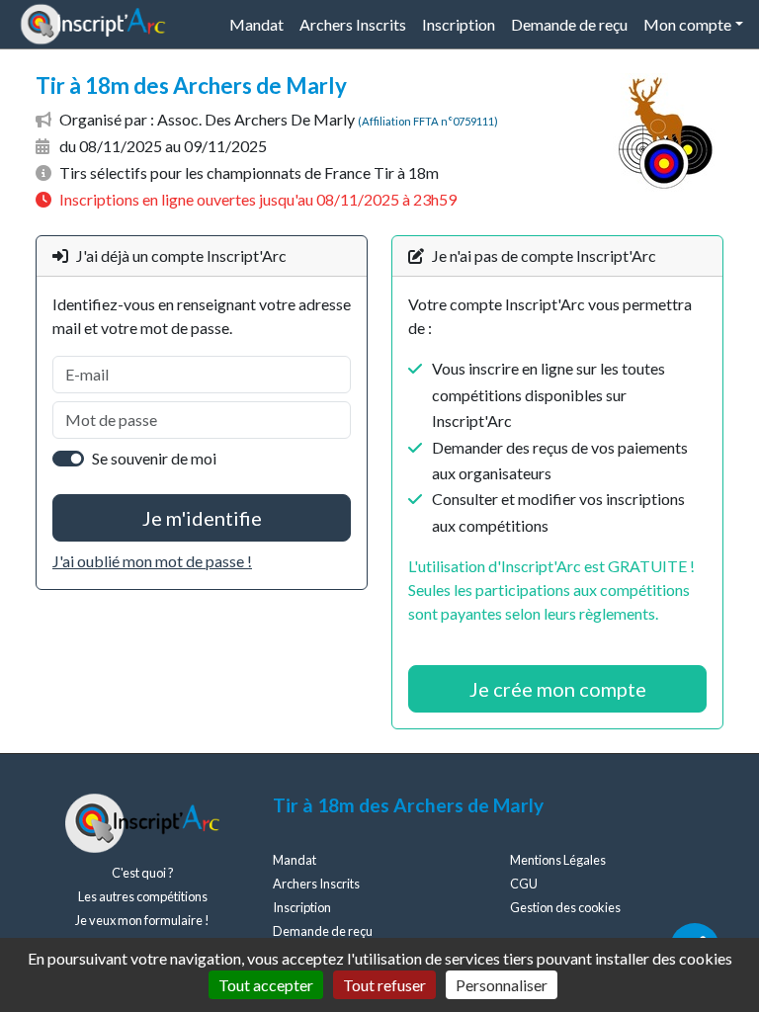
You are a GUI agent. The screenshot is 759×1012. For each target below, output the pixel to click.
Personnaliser (502, 984)
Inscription (458, 24)
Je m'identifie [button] (202, 518)
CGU (524, 883)
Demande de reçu (569, 24)
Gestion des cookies (565, 907)
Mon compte (687, 24)
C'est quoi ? (143, 873)
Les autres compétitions (143, 896)
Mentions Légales (558, 860)
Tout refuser (384, 984)
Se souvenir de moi (154, 458)
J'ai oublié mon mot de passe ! (152, 560)
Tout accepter (265, 984)
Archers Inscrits (352, 24)
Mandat (256, 24)
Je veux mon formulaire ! (142, 920)
